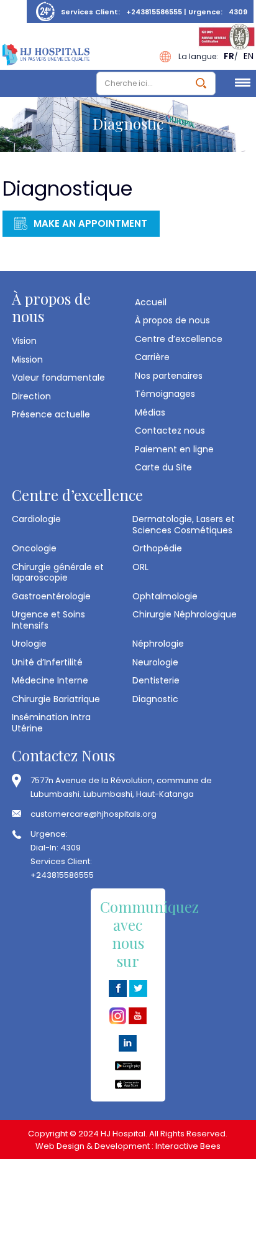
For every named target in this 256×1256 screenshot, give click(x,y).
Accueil (151, 302)
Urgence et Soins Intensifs (48, 619)
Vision (24, 341)
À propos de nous (172, 320)
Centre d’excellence (178, 339)
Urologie (29, 643)
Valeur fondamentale (58, 377)
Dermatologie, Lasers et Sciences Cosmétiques (183, 524)
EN (249, 56)
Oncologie (34, 548)
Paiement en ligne (174, 449)
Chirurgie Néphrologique (184, 614)
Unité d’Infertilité (47, 662)
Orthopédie (157, 548)
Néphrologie (158, 643)
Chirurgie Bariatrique (56, 699)
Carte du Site (163, 467)
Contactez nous (170, 430)
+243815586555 (154, 12)
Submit (201, 83)
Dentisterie (156, 680)
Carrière (152, 357)
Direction (31, 396)
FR (229, 56)
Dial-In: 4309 (55, 848)
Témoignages (165, 394)
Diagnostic (155, 699)
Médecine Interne (50, 680)
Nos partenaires (169, 375)
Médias (150, 412)
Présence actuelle (51, 414)
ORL (140, 567)
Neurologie (155, 662)
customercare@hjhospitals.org (93, 814)
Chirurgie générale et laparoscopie (58, 572)
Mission (27, 359)
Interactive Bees (188, 1146)
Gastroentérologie (51, 596)
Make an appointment (90, 223)
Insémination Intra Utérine (51, 722)
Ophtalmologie (165, 596)
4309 (238, 12)
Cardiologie (36, 519)
